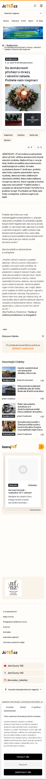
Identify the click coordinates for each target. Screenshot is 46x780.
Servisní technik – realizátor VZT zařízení (20, 491)
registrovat (27, 348)
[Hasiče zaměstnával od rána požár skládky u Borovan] (9, 372)
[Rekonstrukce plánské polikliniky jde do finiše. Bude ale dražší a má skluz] (9, 390)
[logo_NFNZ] (13, 588)
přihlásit (16, 348)
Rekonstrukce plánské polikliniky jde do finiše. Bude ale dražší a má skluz (31, 388)
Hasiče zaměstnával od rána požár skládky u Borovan (28, 370)
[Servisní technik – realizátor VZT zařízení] (23, 469)
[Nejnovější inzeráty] (41, 446)
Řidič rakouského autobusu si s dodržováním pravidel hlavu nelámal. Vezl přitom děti (31, 408)
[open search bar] (35, 5)
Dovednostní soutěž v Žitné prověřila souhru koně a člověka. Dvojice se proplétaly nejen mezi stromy (30, 426)
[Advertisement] (23, 549)
